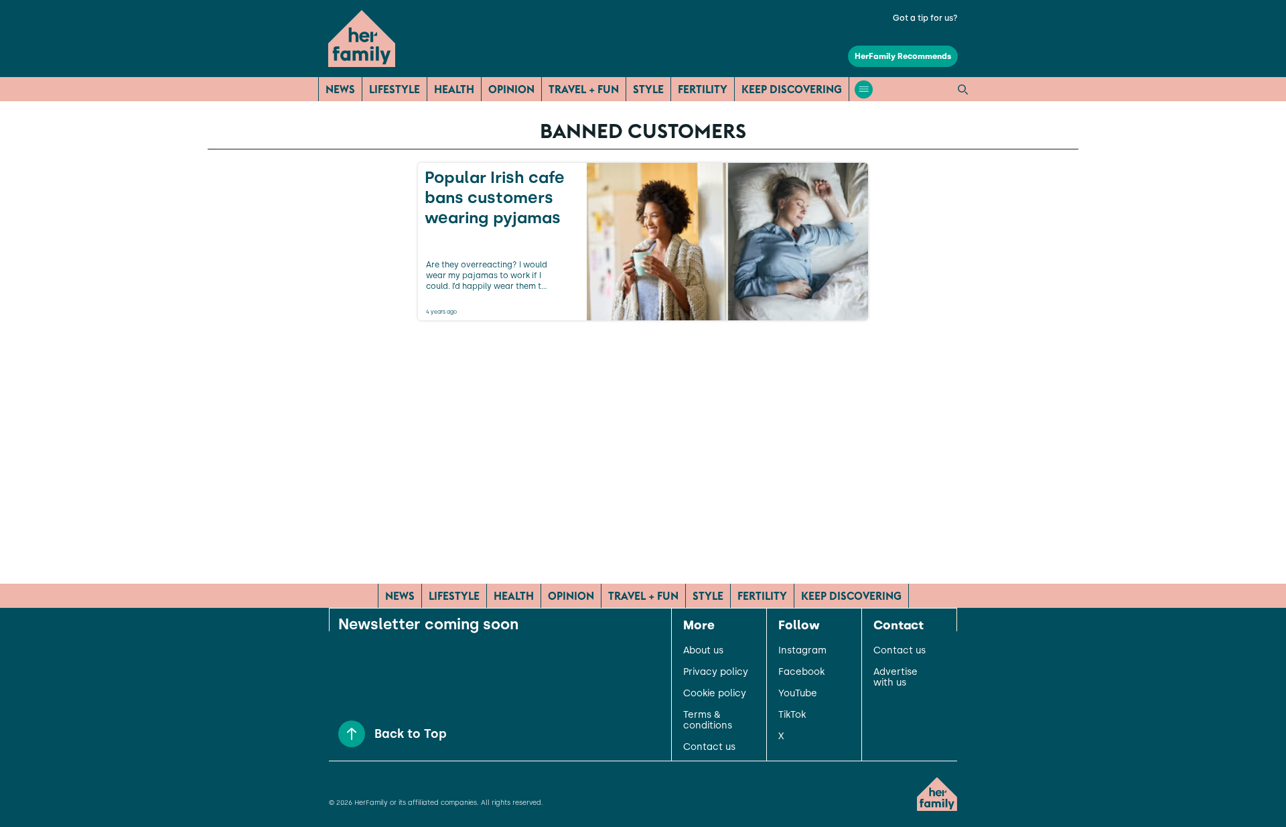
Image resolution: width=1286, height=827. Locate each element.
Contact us (709, 747)
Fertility (702, 89)
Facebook (801, 672)
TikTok (792, 715)
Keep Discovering (791, 89)
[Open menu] (864, 89)
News (340, 89)
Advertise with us (895, 677)
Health (454, 89)
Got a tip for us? (925, 18)
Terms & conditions (707, 720)
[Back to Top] (351, 733)
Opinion (511, 89)
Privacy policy (715, 672)
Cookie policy (714, 693)
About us (703, 650)
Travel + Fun (584, 89)
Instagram (802, 650)
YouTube (797, 693)
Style (648, 89)
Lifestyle (394, 89)
